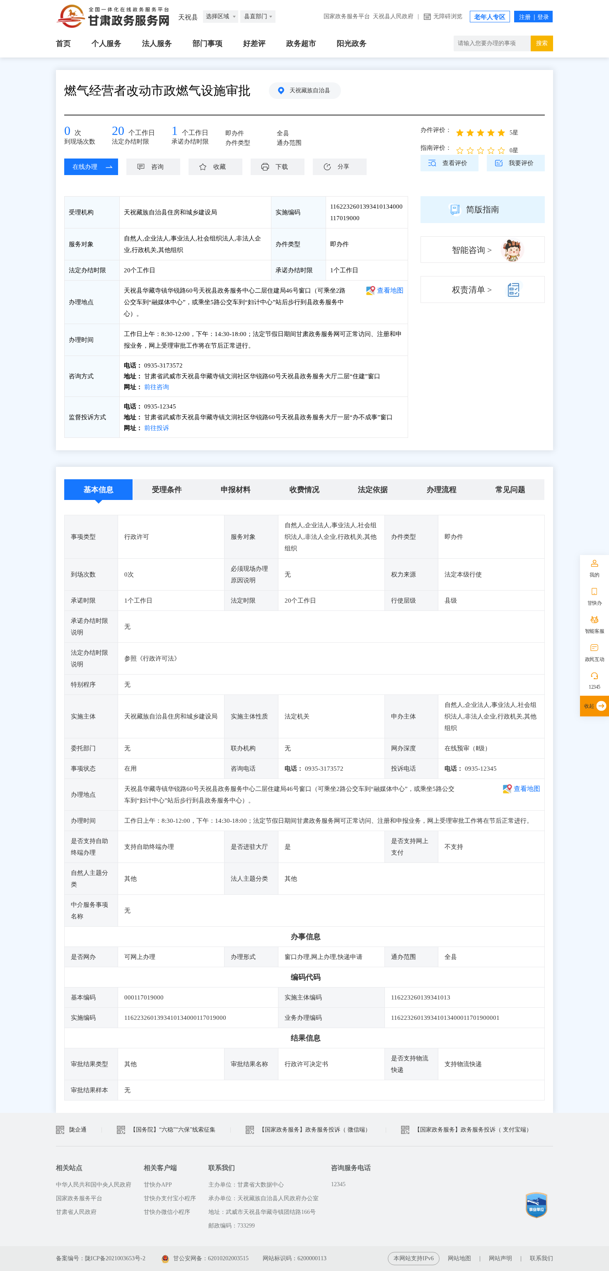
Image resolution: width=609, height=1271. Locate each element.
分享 (343, 166)
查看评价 (454, 163)
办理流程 (442, 489)
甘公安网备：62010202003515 (211, 1258)
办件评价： (436, 130)
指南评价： (436, 147)
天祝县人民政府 (393, 16)
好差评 (254, 43)
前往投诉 (156, 428)
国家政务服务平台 (347, 16)
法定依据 (373, 489)
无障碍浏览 (447, 16)
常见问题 (510, 489)
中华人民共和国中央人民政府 (93, 1185)
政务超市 (301, 43)
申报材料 (236, 489)
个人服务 (106, 43)
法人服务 (157, 43)
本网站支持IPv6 (414, 1258)
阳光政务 (352, 43)
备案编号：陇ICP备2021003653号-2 (100, 1258)
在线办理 (84, 166)
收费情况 (304, 489)
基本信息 (99, 489)
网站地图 (459, 1258)
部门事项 (207, 43)
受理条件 (167, 489)
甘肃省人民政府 (76, 1212)
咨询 (157, 166)
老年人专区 (489, 17)
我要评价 (521, 163)
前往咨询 (156, 387)
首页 (63, 43)
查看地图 (390, 290)
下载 (282, 166)
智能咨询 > (472, 250)
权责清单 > (472, 289)
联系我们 (541, 1258)
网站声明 (500, 1258)
